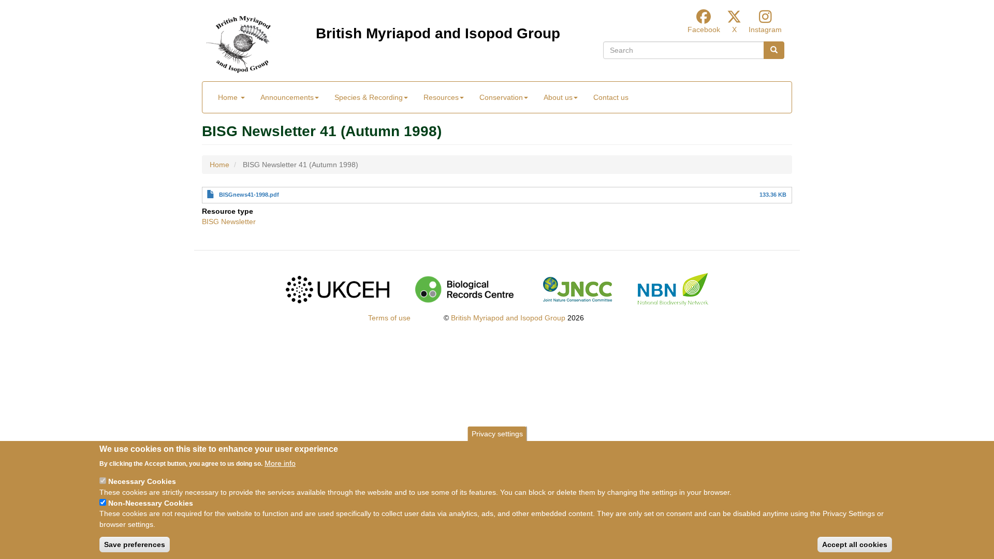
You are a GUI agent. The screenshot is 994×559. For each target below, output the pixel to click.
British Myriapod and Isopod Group (438, 33)
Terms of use (389, 318)
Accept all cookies (854, 544)
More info (280, 463)
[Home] (238, 44)
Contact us (610, 97)
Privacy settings (497, 434)
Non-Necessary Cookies (150, 503)
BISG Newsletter (229, 221)
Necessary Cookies (142, 481)
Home (229, 97)
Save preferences (134, 544)
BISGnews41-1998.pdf (249, 195)
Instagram (765, 29)
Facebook (704, 29)
